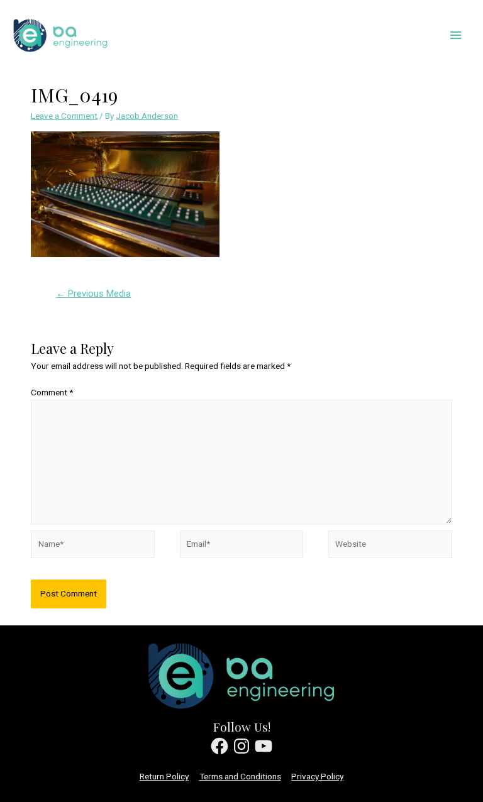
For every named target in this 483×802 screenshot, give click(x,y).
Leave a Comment (64, 116)
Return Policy (164, 776)
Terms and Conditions (240, 776)
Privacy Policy (317, 776)
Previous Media (93, 293)
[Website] (390, 547)
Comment (52, 392)
